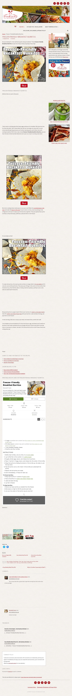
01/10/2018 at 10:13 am (14, 578)
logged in (10, 671)
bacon (8, 562)
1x (38, 419)
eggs (20, 562)
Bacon (8, 561)
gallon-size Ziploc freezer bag (25, 478)
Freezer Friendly (26, 561)
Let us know (23, 501)
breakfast (11, 562)
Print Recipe (14, 399)
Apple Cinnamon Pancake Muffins (12, 371)
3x (43, 419)
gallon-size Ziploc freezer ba (14, 314)
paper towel (26, 476)
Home (3, 34)
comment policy (12, 663)
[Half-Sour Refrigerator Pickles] (59, 111)
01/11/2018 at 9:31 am (14, 612)
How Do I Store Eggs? (9, 362)
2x (41, 419)
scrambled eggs (29, 562)
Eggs (22, 561)
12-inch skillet (38, 284)
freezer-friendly (23, 562)
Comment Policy (32, 687)
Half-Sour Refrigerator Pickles (59, 122)
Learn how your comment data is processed (31, 677)
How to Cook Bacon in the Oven (11, 360)
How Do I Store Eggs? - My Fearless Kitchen (15, 628)
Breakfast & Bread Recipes (13, 561)
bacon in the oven (16, 210)
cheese (17, 562)
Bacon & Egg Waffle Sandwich (11, 370)
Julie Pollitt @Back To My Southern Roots (18, 576)
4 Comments (13, 38)
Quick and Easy (32, 561)
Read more (65, 57)
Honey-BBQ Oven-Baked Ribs (59, 143)
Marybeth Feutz (12, 610)
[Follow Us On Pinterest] (59, 78)
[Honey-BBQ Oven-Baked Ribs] (59, 133)
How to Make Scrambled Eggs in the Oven (14, 358)
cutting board (27, 457)
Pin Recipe (35, 399)
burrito (15, 562)
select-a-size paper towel (38, 312)
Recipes (37, 561)
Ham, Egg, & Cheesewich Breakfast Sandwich (14, 373)
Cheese (20, 561)
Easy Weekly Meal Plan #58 (22, 555)
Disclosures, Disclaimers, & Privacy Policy (47, 687)
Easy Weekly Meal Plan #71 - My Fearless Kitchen (16, 641)
